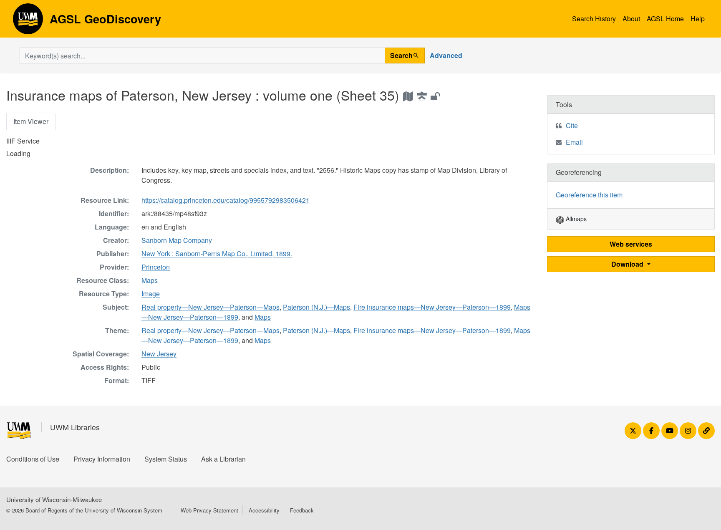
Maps (149, 280)
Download (628, 264)
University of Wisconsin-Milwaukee (54, 499)
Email (574, 142)
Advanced (446, 55)
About (631, 18)
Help (698, 18)
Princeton (155, 267)
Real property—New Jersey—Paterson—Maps (210, 307)
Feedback (302, 510)
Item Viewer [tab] (30, 121)
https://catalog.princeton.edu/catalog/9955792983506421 (225, 200)
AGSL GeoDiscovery (28, 22)
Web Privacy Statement (209, 510)
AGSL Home (665, 18)
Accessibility (264, 510)
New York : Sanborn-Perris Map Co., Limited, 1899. (216, 253)
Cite (572, 125)
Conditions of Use (32, 459)
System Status (165, 459)
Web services (631, 244)
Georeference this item (589, 194)
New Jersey (158, 353)
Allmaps (575, 219)
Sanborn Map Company (176, 240)
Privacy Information (101, 459)
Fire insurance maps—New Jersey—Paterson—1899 (432, 307)
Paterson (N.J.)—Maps (316, 307)
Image (150, 293)
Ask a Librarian (223, 459)
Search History (594, 18)
